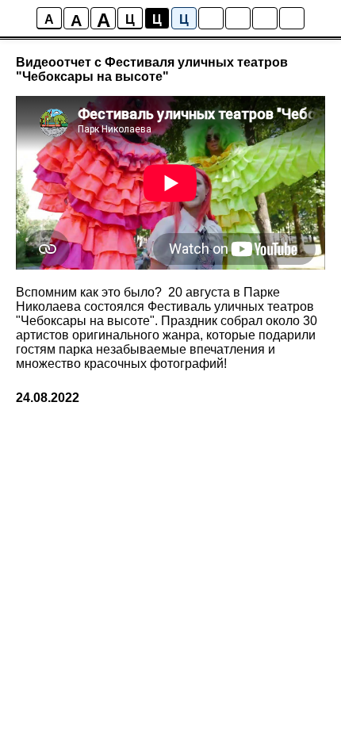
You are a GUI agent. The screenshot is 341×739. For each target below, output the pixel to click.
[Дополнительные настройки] (265, 18)
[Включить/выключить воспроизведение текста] (238, 18)
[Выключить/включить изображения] (211, 18)
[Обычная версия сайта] (292, 18)
